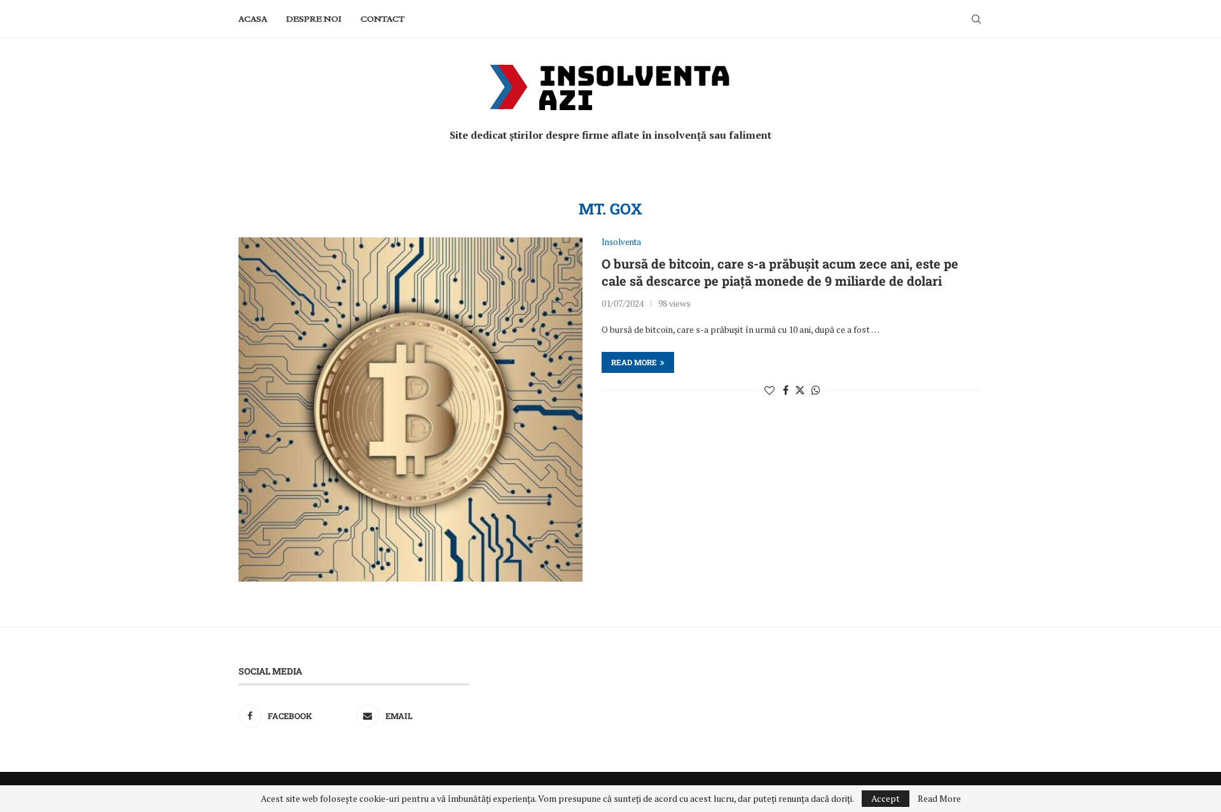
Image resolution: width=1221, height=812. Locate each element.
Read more (634, 362)
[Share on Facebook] (786, 390)
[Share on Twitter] (800, 390)
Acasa (252, 18)
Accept (885, 798)
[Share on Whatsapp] (815, 390)
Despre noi (313, 18)
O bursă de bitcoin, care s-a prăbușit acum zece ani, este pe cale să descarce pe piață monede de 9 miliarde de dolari (780, 272)
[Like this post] (769, 390)
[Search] (976, 19)
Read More (939, 798)
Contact (382, 18)
